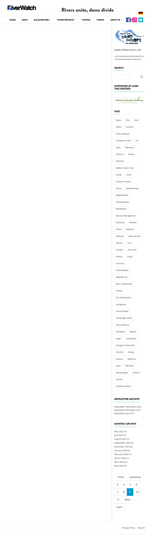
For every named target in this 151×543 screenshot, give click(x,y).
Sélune (119, 242)
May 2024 (119, 465)
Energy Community (125, 345)
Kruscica (120, 263)
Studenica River (123, 386)
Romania (120, 222)
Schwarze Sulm (123, 140)
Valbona (120, 236)
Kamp (119, 174)
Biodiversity (121, 277)
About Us (115, 19)
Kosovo (119, 359)
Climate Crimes (123, 181)
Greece (136, 372)
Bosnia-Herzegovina (126, 215)
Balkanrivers (41, 19)
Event (130, 256)
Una (129, 242)
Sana (128, 174)
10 (137, 492)
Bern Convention (124, 283)
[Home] (21, 7)
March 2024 (120, 458)
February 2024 (121, 454)
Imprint (141, 527)
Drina (118, 188)
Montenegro (122, 372)
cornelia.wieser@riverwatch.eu (128, 59)
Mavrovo (129, 147)
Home (12, 19)
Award (133, 331)
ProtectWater (122, 270)
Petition (133, 222)
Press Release (122, 133)
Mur (137, 120)
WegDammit (122, 195)
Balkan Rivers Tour (125, 167)
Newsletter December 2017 (127, 410)
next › (127, 499)
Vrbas (119, 229)
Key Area (132, 249)
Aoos (118, 365)
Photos (86, 19)
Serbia (119, 290)
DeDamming (132, 188)
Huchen (120, 352)
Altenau (120, 154)
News (25, 19)
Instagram (121, 304)
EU (137, 140)
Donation (120, 331)
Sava (118, 147)
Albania (130, 229)
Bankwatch (121, 208)
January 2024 (120, 450)
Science (130, 126)
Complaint (131, 338)
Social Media (122, 311)
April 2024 (119, 461)
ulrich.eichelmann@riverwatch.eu (129, 56)
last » (120, 507)
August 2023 (120, 439)
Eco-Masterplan (123, 297)
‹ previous (135, 477)
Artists (119, 379)
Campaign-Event (124, 318)
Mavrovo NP (134, 236)
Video (118, 126)
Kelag (131, 352)
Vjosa (118, 120)
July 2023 (118, 435)
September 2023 (122, 442)
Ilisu (128, 120)
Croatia (119, 249)
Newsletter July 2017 (124, 413)
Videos (100, 19)
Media (131, 154)
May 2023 (119, 431)
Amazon (120, 161)
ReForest (129, 365)
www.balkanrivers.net (127, 49)
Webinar (132, 359)
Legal (118, 338)
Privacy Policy (128, 527)
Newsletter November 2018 (127, 406)
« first (120, 477)
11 (118, 499)
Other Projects (65, 19)
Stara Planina (122, 324)
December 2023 (122, 446)
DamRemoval (122, 202)
